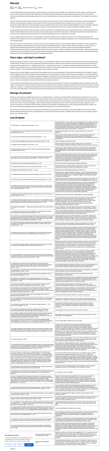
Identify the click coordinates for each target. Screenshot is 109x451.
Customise (9, 444)
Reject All (19, 444)
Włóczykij (14, 3)
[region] (19, 440)
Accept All (29, 444)
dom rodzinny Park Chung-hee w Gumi (70, 367)
